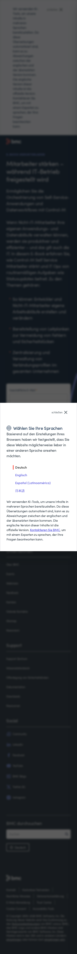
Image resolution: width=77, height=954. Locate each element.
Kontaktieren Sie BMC (45, 530)
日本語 (20, 491)
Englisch (21, 475)
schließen (57, 412)
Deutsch (21, 467)
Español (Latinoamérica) (33, 483)
